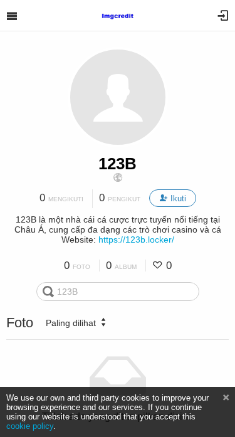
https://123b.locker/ (136, 239)
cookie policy (29, 426)
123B (117, 163)
